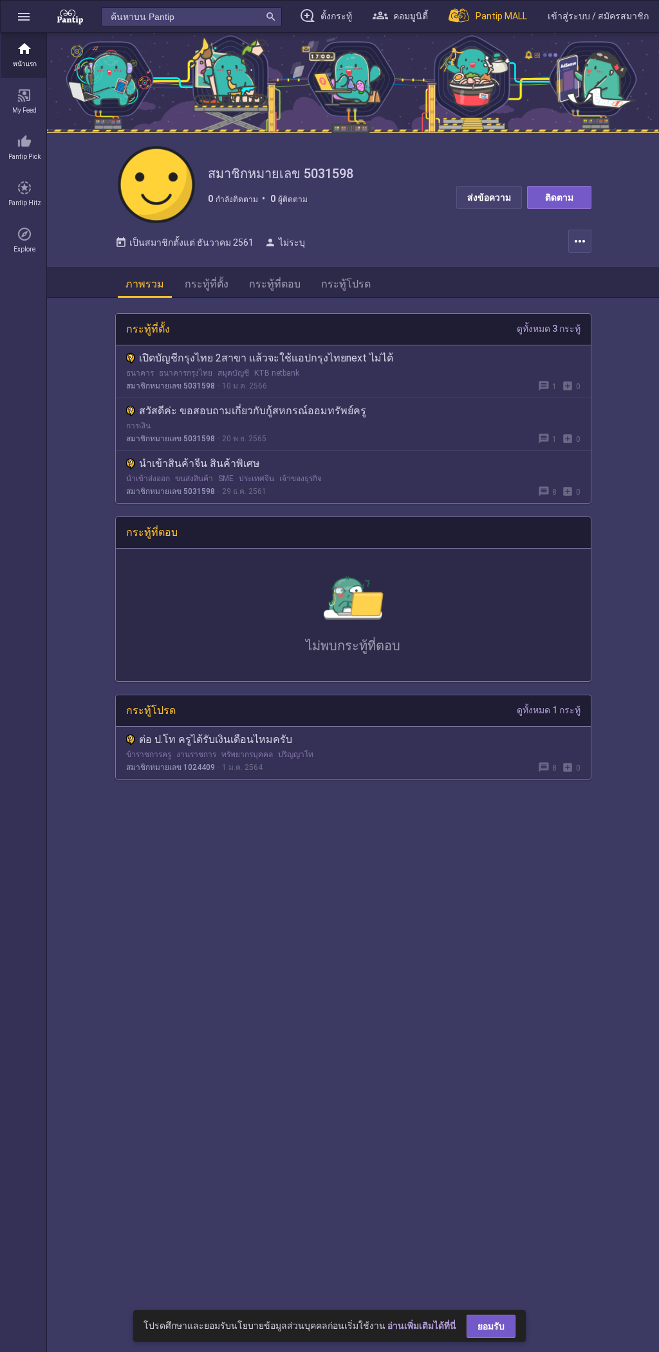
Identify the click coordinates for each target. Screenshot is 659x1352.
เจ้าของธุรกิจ (300, 478)
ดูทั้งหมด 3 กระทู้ (548, 328)
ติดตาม (559, 197)
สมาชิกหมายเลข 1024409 (170, 767)
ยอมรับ (491, 1326)
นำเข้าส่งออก (148, 478)
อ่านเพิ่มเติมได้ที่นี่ (421, 1325)
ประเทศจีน (256, 478)
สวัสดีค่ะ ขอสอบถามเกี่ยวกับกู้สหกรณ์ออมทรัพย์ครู (252, 411)
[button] (24, 16)
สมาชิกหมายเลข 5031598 (170, 385)
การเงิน (138, 425)
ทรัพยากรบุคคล (247, 754)
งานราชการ (196, 754)
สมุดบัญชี (233, 373)
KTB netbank (276, 373)
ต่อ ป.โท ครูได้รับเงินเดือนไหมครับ (215, 739)
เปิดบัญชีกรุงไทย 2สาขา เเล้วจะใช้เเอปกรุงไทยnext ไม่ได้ (266, 358)
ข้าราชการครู (148, 754)
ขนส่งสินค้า (194, 478)
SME (226, 478)
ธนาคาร (140, 373)
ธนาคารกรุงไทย (185, 373)
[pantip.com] (70, 16)
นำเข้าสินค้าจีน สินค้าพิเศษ (199, 463)
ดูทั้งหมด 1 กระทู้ (548, 710)
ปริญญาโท (295, 754)
